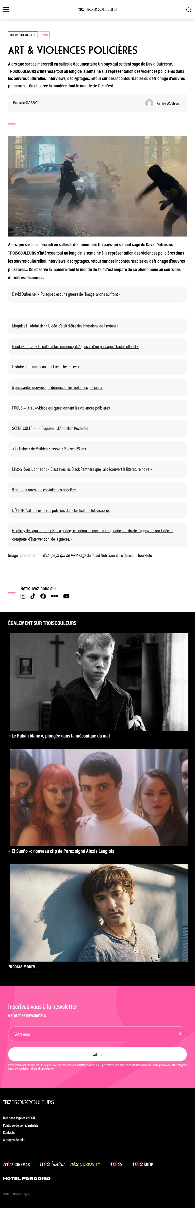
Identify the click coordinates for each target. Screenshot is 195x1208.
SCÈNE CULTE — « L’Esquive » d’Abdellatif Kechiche (50, 428)
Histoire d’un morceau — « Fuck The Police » (45, 366)
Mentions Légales (21, 1194)
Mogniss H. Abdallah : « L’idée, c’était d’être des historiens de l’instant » (65, 325)
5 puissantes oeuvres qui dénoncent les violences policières (57, 387)
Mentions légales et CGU (19, 1118)
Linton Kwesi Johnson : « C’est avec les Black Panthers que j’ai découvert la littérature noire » (82, 468)
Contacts (9, 1133)
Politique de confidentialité (20, 1126)
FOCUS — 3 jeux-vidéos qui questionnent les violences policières (61, 407)
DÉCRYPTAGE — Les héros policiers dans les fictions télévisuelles (61, 510)
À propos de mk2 (14, 1140)
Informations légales (42, 1068)
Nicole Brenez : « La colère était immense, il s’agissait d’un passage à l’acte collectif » (75, 346)
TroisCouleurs (171, 103)
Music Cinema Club (23, 34)
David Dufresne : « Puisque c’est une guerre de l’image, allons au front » (66, 293)
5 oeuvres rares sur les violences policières (44, 489)
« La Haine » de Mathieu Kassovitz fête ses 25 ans (49, 448)
